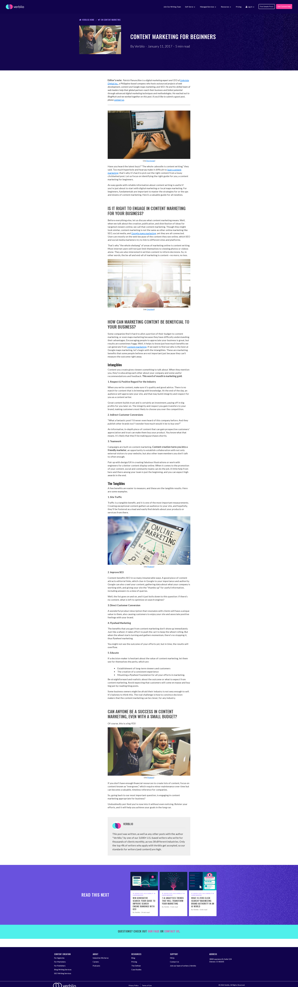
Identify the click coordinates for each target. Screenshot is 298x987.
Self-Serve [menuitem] (189, 7)
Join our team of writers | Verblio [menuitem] (183, 966)
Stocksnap (150, 161)
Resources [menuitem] (225, 7)
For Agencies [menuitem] (59, 958)
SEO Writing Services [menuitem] (62, 973)
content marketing (137, 346)
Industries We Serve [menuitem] (100, 958)
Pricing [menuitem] (238, 7)
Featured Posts (139, 893)
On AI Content (147, 893)
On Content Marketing (110, 19)
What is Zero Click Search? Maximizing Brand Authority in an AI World (202, 902)
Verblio (140, 46)
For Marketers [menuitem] (60, 962)
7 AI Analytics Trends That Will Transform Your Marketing (173, 900)
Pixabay (150, 566)
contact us (119, 99)
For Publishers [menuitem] (60, 966)
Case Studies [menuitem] (136, 969)
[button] (194, 7)
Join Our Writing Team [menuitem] (172, 7)
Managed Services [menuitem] (207, 7)
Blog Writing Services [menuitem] (62, 969)
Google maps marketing (143, 233)
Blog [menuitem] (133, 958)
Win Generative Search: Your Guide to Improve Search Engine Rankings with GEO (144, 903)
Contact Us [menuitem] (174, 962)
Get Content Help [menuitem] (284, 6)
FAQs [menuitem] (172, 958)
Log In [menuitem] (249, 7)
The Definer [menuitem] (136, 966)
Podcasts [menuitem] (96, 966)
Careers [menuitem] (96, 962)
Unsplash (150, 309)
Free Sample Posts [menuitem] (266, 6)
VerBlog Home (88, 19)
